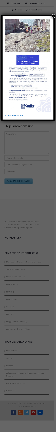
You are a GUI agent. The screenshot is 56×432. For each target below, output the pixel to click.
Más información (14, 115)
